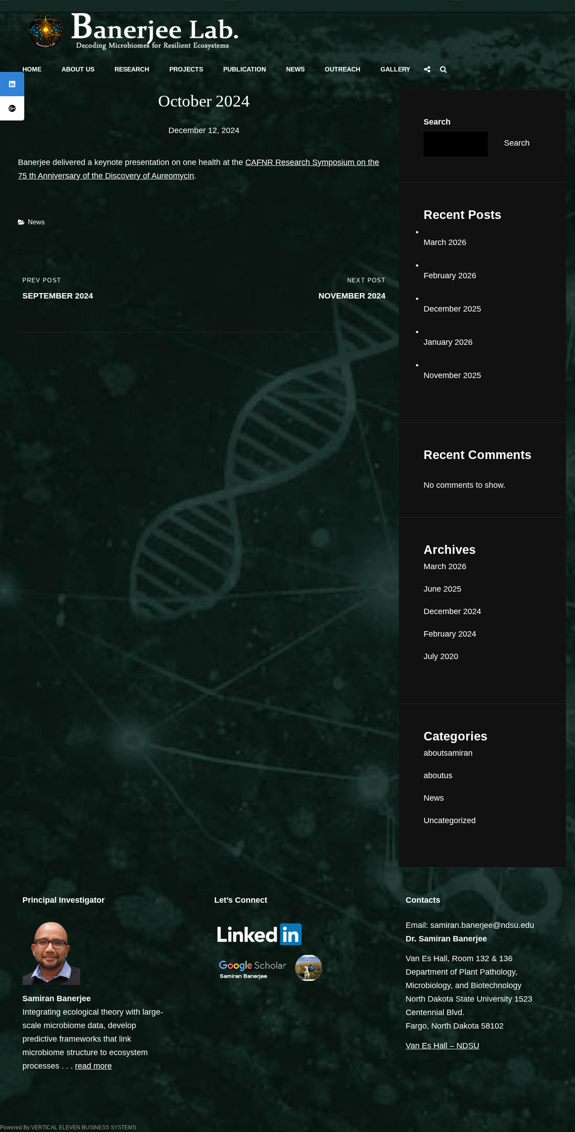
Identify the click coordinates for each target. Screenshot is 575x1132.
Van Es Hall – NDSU (442, 1045)
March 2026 (445, 242)
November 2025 (452, 375)
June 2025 (442, 588)
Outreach (342, 69)
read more (93, 1065)
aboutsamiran (448, 753)
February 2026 (450, 275)
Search (437, 121)
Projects (186, 69)
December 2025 (452, 308)
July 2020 (441, 656)
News (295, 69)
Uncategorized (450, 820)
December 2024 (452, 611)
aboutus (438, 775)
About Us (78, 69)
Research (132, 69)
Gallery (395, 69)
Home (31, 69)
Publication (244, 69)
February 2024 (450, 633)
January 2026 (448, 342)
